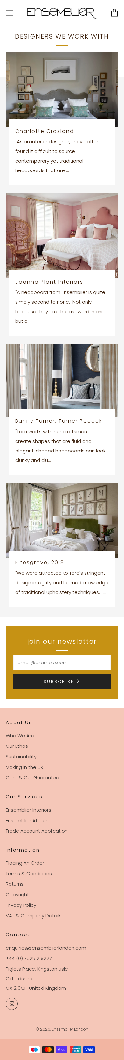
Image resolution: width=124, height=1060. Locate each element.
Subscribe (59, 681)
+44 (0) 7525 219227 (29, 958)
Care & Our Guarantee (32, 777)
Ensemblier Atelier (26, 820)
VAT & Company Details (34, 915)
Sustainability (21, 756)
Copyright (17, 894)
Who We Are (20, 735)
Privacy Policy (21, 905)
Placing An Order (25, 862)
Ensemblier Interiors (28, 809)
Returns (15, 884)
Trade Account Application (37, 831)
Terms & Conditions (29, 873)
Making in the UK (24, 767)
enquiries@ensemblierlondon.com (46, 947)
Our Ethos (17, 746)
